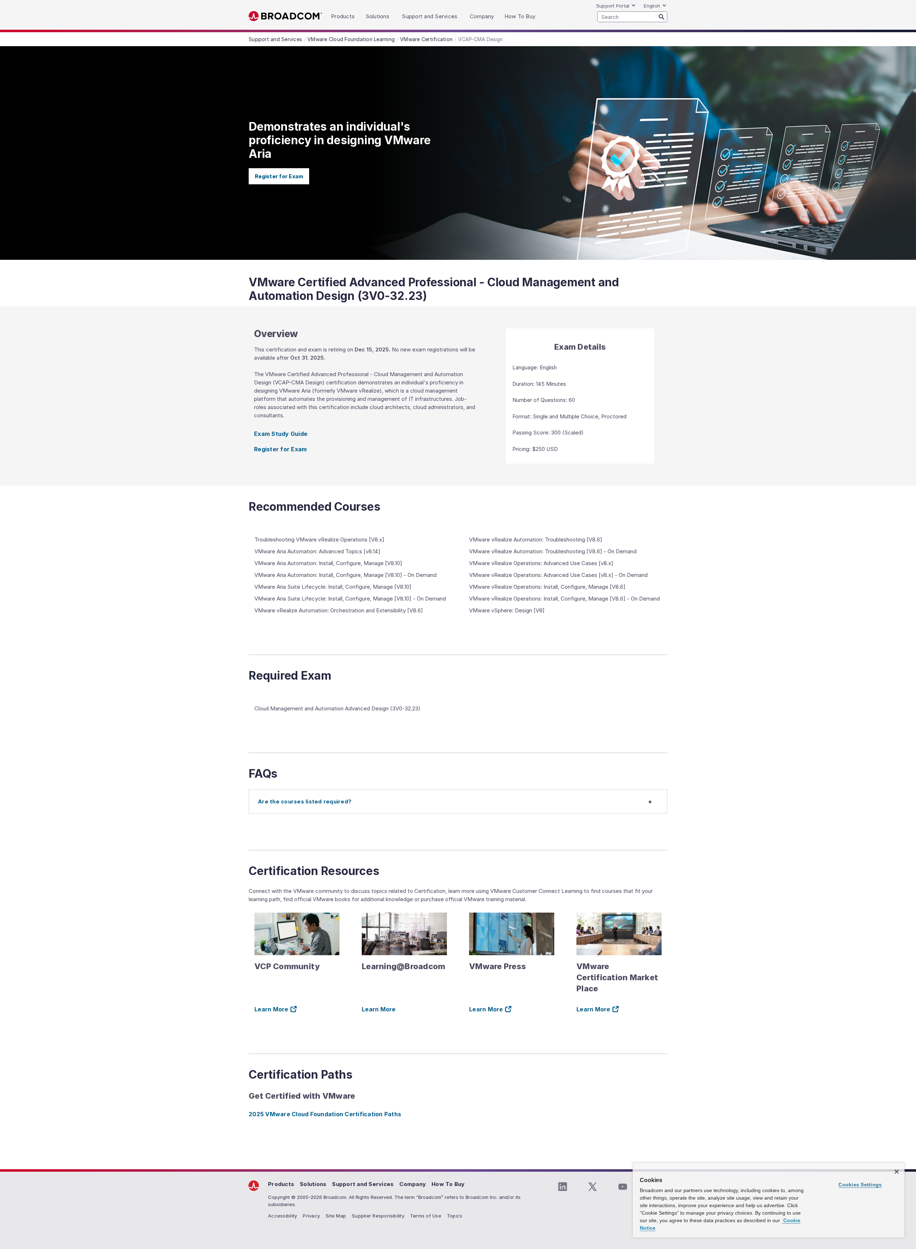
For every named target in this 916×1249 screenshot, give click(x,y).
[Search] (661, 16)
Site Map (336, 1216)
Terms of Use (425, 1216)
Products (281, 1184)
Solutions (313, 1184)
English (652, 6)
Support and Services (363, 1184)
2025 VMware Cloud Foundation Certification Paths (325, 1114)
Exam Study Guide (280, 433)
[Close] (897, 1172)
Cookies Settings (860, 1184)
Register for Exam (279, 176)
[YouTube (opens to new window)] (622, 1186)
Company (412, 1184)
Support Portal (613, 6)
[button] (458, 801)
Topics (455, 1216)
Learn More (379, 1009)
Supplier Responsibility (378, 1216)
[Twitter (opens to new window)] (592, 1186)
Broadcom (285, 16)
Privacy (311, 1216)
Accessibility (282, 1216)
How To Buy (448, 1184)
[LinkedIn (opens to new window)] (562, 1186)
